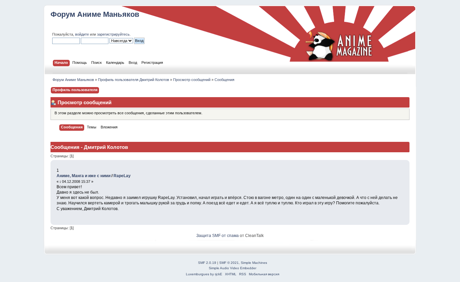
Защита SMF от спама (217, 235)
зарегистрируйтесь (113, 34)
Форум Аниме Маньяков (95, 14)
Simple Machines (254, 263)
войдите (82, 34)
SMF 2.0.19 (207, 263)
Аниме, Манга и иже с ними (83, 175)
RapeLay (122, 175)
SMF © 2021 (229, 263)
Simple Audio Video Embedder (232, 268)
